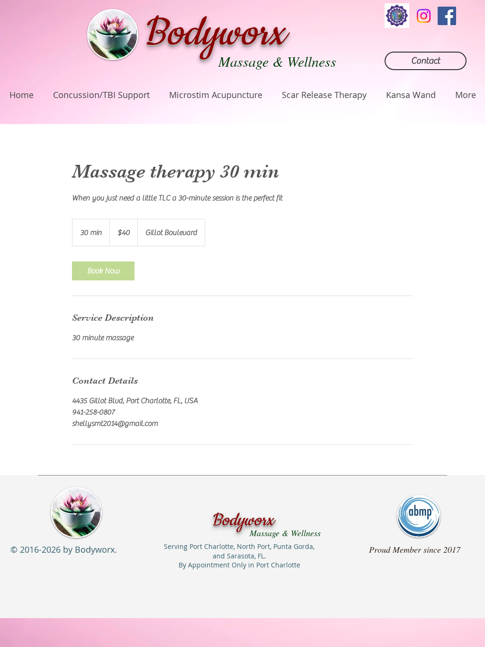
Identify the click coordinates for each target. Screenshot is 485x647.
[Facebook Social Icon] (447, 16)
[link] (103, 270)
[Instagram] (423, 16)
